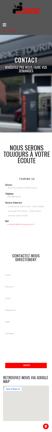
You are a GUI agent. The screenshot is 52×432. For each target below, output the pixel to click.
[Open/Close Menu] (4, 25)
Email (7, 298)
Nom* (8, 275)
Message (9, 333)
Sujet (7, 321)
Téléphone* (10, 310)
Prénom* (9, 287)
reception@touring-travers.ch (20, 224)
